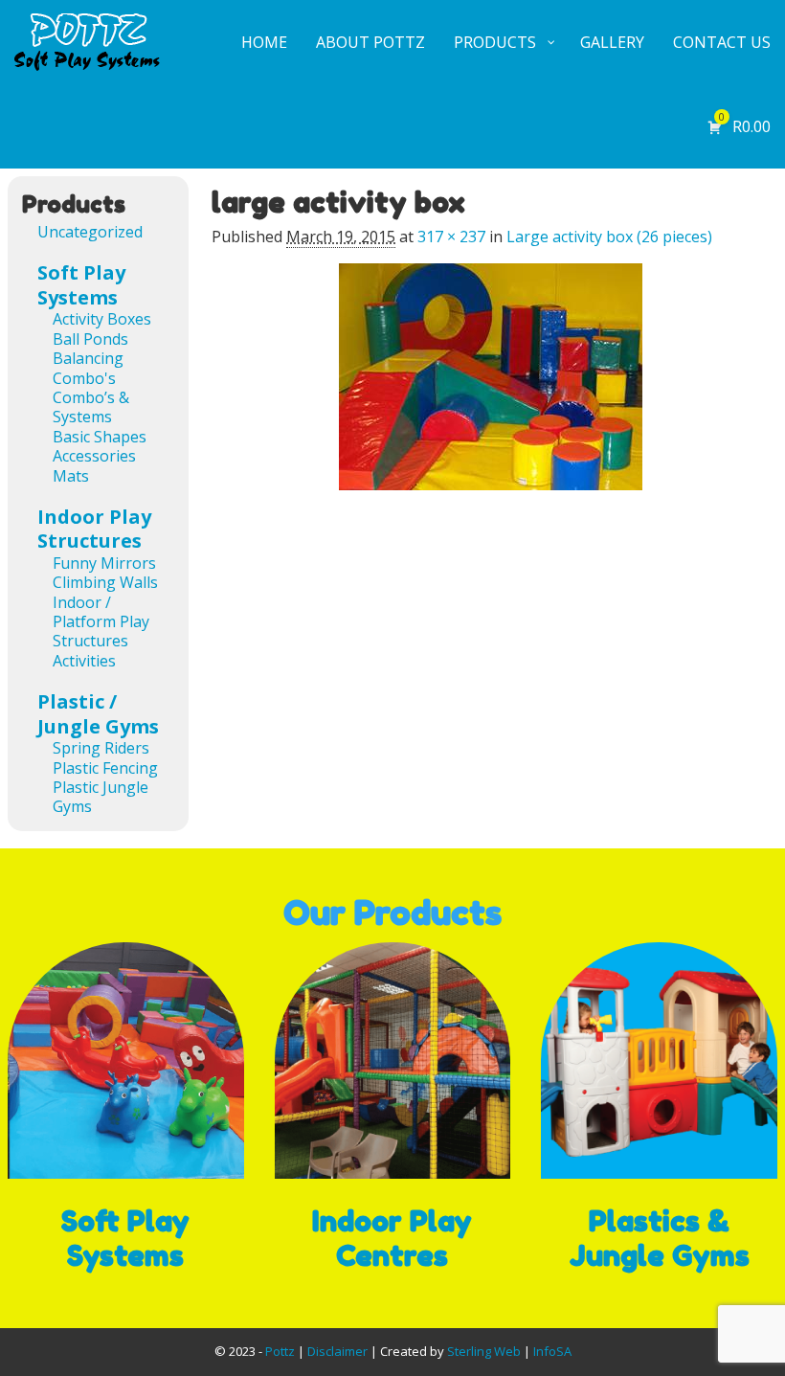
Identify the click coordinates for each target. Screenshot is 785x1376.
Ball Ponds (90, 339)
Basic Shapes (99, 436)
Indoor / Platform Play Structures (101, 622)
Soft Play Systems (81, 284)
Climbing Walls (105, 582)
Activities (84, 660)
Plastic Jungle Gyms (100, 797)
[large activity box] (490, 388)
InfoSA (552, 1351)
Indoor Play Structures (94, 529)
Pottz (280, 1351)
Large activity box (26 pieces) (609, 236)
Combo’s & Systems (91, 407)
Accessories (94, 455)
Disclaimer (337, 1351)
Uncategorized (90, 231)
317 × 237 (451, 236)
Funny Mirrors (104, 563)
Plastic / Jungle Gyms (98, 713)
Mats (71, 475)
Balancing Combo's (88, 368)
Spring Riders (101, 747)
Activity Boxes (102, 318)
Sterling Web (484, 1351)
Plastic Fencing (105, 767)
